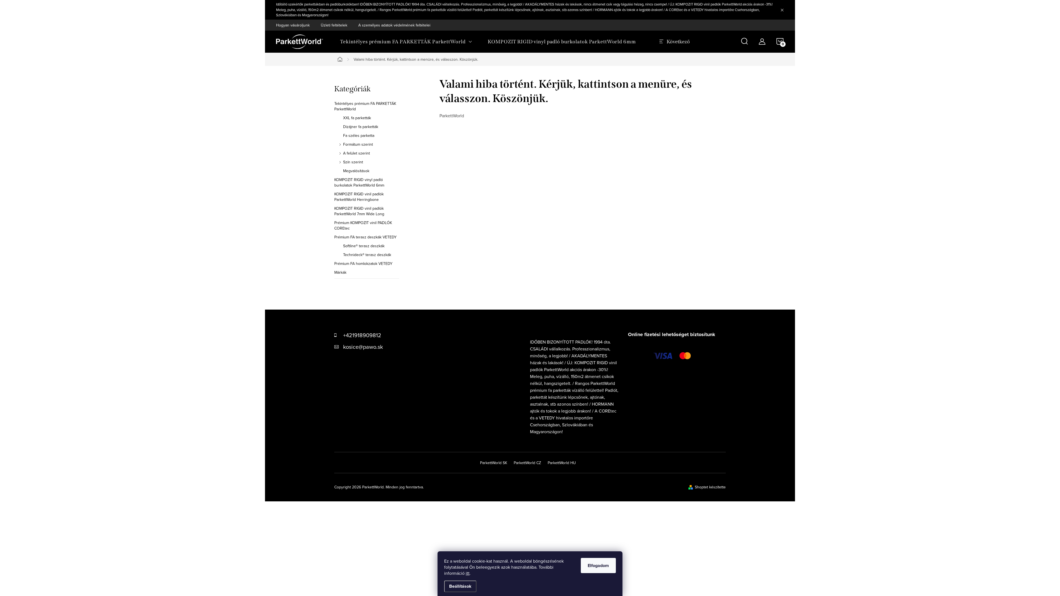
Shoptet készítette (710, 487)
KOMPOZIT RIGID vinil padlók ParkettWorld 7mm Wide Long (359, 211)
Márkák (340, 272)
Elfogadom (598, 565)
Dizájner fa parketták (360, 126)
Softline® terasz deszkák (364, 246)
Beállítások (460, 586)
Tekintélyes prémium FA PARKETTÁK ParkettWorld (365, 106)
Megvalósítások (356, 171)
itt (468, 573)
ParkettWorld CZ (527, 462)
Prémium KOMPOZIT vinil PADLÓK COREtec (363, 225)
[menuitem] (406, 42)
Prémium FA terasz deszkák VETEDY (365, 237)
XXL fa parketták (357, 118)
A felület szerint (356, 153)
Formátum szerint (358, 144)
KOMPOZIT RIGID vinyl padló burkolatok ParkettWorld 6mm (359, 182)
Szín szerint (353, 162)
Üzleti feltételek (334, 25)
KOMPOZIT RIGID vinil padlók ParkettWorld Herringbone (359, 196)
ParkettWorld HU (562, 462)
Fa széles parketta (358, 135)
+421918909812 (362, 335)
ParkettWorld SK (493, 462)
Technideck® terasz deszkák (367, 254)
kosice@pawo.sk (363, 347)
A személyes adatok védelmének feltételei (394, 25)
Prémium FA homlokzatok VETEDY (363, 263)
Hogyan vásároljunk (293, 25)
